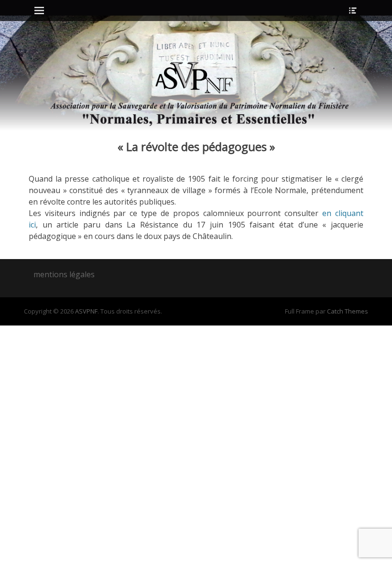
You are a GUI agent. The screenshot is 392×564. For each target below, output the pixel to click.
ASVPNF (86, 311)
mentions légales (64, 274)
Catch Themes (347, 311)
